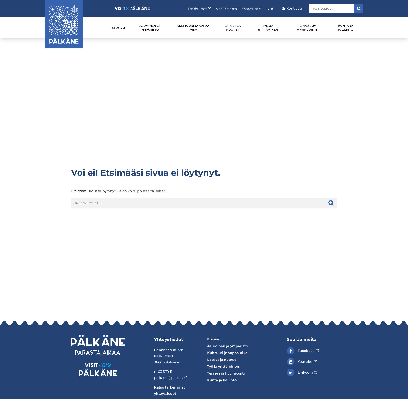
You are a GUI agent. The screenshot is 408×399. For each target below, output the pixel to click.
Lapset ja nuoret (233, 28)
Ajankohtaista (226, 9)
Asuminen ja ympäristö (149, 28)
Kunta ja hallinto (345, 28)
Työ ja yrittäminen (267, 28)
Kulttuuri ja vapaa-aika (193, 28)
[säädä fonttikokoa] (271, 8)
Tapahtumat (199, 9)
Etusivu (118, 28)
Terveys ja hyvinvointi (307, 28)
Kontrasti (294, 8)
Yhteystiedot (252, 9)
